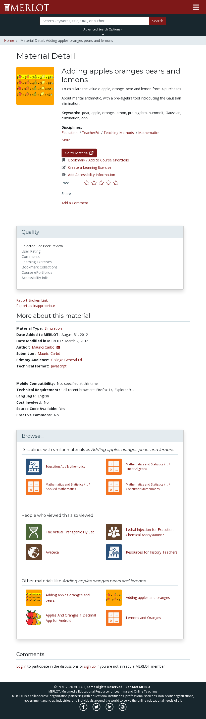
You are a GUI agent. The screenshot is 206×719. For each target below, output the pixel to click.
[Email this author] (58, 347)
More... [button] (67, 140)
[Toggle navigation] (196, 7)
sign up (90, 666)
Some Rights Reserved (104, 687)
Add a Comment (75, 202)
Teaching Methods (119, 132)
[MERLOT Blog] (123, 709)
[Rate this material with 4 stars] (109, 183)
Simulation (53, 328)
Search (157, 20)
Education (70, 132)
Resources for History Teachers (151, 552)
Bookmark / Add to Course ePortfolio (98, 160)
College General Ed (66, 359)
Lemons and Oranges (143, 617)
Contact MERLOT (139, 687)
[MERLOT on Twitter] (96, 709)
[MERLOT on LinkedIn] (110, 709)
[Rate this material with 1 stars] (87, 183)
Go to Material (77, 153)
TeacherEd (90, 132)
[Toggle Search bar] (103, 34)
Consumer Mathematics (148, 486)
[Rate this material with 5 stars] (116, 183)
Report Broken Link (32, 300)
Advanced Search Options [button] (101, 29)
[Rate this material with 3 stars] (102, 183)
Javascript (59, 366)
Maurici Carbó (49, 353)
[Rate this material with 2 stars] (95, 183)
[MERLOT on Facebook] (83, 709)
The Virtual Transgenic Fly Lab (70, 532)
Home (9, 40)
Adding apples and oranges (148, 597)
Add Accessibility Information (91, 174)
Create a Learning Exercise (89, 167)
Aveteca (52, 552)
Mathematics (149, 132)
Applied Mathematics (68, 486)
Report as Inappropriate (35, 305)
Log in (21, 666)
